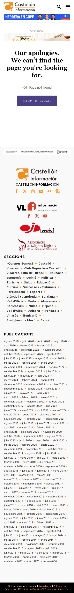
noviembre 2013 (35, 544)
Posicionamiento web (57, 589)
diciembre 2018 (48, 462)
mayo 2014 (41, 535)
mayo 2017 (41, 488)
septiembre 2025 (33, 354)
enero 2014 (47, 540)
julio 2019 (50, 453)
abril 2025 (58, 358)
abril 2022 (43, 410)
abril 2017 (57, 488)
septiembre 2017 (32, 483)
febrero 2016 (11, 509)
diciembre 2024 (13, 367)
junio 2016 (10, 505)
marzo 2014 (11, 540)
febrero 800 (50, 561)
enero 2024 (47, 380)
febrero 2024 (29, 380)
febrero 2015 (44, 522)
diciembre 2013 (13, 544)
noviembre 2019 (35, 449)
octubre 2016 (55, 496)
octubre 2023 (57, 384)
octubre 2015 (34, 514)
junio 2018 (43, 470)
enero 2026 (10, 350)
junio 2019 (10, 458)
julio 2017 (9, 488)
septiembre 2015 (55, 514)
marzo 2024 (11, 380)
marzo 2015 (26, 522)
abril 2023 (43, 393)
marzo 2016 (58, 505)
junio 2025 (25, 358)
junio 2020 (26, 440)
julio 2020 (10, 440)
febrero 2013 (11, 557)
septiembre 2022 (13, 406)
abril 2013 (43, 552)
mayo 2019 (26, 458)
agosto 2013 (34, 548)
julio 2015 (27, 518)
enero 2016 (29, 509)
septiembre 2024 (14, 371)
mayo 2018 (59, 470)
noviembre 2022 (35, 401)
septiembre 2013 (13, 548)
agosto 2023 (35, 388)
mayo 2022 (26, 410)
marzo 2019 (58, 458)
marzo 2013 (59, 552)
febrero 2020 (29, 445)
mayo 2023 (27, 393)
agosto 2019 (34, 453)
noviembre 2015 (13, 514)
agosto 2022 (34, 406)
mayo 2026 (60, 341)
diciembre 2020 (30, 432)
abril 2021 (9, 427)
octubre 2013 (56, 544)
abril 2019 (42, 458)
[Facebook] (16, 191)
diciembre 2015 (48, 509)
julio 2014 (9, 535)
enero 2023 (47, 397)
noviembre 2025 (52, 350)
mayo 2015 (59, 518)
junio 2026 (44, 341)
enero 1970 (33, 561)
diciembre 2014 (30, 527)
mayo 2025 (41, 358)
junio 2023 (10, 393)
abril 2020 (59, 440)
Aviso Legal (45, 586)
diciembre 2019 (13, 449)
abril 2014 (58, 535)
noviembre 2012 (13, 561)
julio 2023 (52, 388)
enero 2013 (29, 557)
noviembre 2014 (52, 527)
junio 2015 (43, 518)
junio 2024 (10, 376)
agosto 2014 (54, 531)
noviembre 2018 (13, 466)
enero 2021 (10, 432)
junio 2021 (43, 423)
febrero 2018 (44, 475)
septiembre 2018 (55, 466)
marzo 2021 (26, 427)
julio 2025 (9, 358)
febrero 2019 (11, 462)
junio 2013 (10, 552)
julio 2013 (51, 548)
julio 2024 (52, 371)
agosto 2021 (11, 423)
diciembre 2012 (49, 557)
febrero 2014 (29, 540)
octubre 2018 (34, 466)
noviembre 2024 (35, 367)
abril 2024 (43, 376)
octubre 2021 (34, 419)
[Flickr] (49, 191)
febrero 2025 (29, 363)
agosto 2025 (54, 354)
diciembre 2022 (13, 401)
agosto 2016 (34, 501)
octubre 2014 (12, 531)
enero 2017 (46, 492)
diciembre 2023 (13, 384)
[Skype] (57, 191)
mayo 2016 (26, 505)
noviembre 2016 (35, 496)
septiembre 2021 (55, 419)
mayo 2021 (59, 423)
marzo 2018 (26, 475)
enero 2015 (10, 527)
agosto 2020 (54, 436)
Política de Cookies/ (31, 589)
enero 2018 (10, 479)
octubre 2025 (12, 354)
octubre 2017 (11, 483)
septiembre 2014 (33, 531)
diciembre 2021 (49, 414)
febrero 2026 (44, 345)
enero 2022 (29, 414)
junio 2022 (10, 410)
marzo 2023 (11, 397)
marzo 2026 (26, 345)
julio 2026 (28, 341)
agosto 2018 (11, 470)
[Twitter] (25, 191)
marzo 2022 (59, 410)
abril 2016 (42, 505)
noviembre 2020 (52, 432)
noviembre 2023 (35, 384)
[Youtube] (41, 191)
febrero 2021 (44, 427)
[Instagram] (33, 191)
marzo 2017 (11, 492)
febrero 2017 (29, 492)
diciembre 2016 (13, 496)
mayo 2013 (26, 552)
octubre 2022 (56, 401)
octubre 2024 (57, 367)
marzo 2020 (11, 445)
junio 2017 (25, 488)
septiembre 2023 (14, 388)
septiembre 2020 (33, 436)
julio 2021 (27, 423)
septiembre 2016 (13, 501)
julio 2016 (50, 501)
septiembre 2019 (13, 453)
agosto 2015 (11, 518)
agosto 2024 (35, 371)
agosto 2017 (53, 483)
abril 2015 (9, 522)
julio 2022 (51, 406)
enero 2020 (47, 445)
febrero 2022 (11, 414)
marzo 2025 (11, 363)
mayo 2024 (27, 376)
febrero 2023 (29, 397)
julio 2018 (27, 470)
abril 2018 (9, 475)
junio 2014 (25, 535)
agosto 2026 (11, 341)
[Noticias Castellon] (19, 7)
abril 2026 (10, 345)
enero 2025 (47, 363)
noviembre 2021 (13, 419)
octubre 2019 (55, 449)
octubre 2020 (12, 436)
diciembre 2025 (30, 350)
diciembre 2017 (30, 479)
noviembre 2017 (52, 479)
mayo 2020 (42, 440)
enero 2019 (29, 462)
